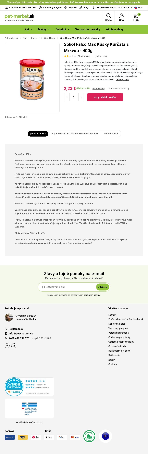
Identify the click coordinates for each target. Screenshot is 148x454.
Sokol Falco (50, 38)
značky (111, 359)
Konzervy (35, 38)
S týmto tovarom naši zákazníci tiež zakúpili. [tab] (75, 133)
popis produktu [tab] (38, 133)
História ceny (98, 88)
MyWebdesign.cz (35, 422)
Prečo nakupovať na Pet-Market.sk (125, 319)
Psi (24, 38)
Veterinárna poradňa (118, 332)
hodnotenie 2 (111, 133)
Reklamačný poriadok (119, 350)
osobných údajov (92, 295)
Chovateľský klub (117, 346)
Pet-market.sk (11, 38)
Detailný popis (122, 79)
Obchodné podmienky (119, 337)
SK (139, 7)
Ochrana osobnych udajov (121, 341)
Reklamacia (114, 355)
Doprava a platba (116, 323)
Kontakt (112, 314)
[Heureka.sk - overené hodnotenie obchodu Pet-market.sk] (29, 386)
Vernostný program (118, 328)
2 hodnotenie (84, 56)
